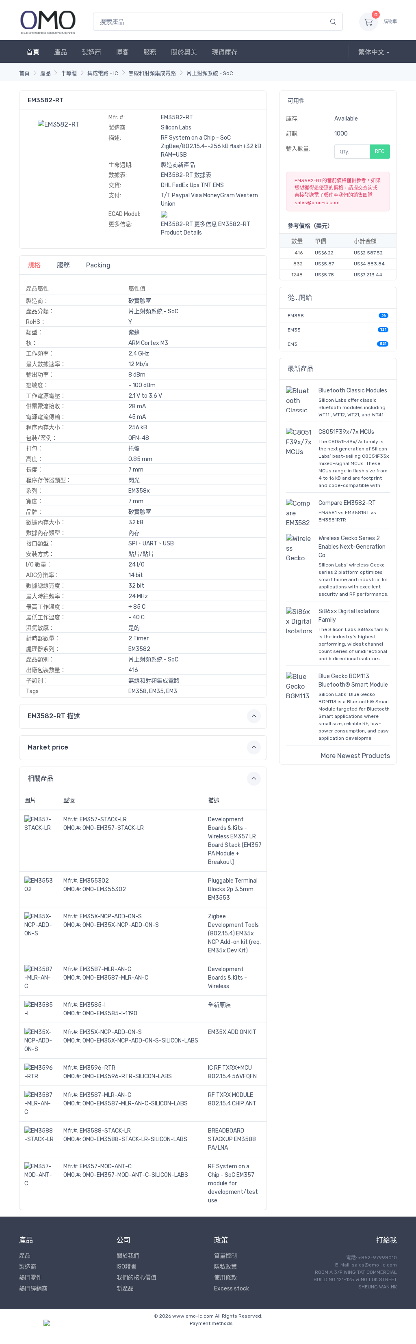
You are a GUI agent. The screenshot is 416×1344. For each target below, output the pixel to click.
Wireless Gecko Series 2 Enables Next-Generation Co (352, 547)
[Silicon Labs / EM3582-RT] (58, 124)
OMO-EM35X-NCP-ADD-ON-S (120, 925)
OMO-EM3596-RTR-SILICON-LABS (127, 1076)
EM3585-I (93, 1005)
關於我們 (128, 1255)
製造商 (91, 52)
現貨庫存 (225, 52)
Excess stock (231, 1288)
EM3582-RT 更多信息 (189, 224)
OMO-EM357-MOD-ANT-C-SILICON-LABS (135, 1175)
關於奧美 (184, 52)
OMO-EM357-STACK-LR (113, 828)
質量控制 (225, 1255)
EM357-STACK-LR (103, 819)
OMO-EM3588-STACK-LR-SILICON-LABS (134, 1139)
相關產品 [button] (41, 778)
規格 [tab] (34, 265)
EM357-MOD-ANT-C (106, 1166)
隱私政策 (225, 1266)
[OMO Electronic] (48, 22)
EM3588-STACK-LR (105, 1130)
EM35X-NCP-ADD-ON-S (111, 916)
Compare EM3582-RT (347, 503)
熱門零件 (30, 1277)
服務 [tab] (63, 265)
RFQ (380, 151)
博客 (122, 52)
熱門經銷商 (33, 1288)
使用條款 (225, 1277)
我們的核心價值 (136, 1277)
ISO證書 (126, 1266)
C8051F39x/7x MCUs (346, 432)
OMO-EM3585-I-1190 (109, 1013)
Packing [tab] (98, 265)
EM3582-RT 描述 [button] (54, 716)
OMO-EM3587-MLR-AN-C (115, 977)
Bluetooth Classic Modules (352, 390)
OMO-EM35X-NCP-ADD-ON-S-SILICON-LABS (140, 1040)
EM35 (294, 330)
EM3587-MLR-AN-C (105, 969)
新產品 (125, 1288)
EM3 (292, 344)
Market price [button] (48, 747)
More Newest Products (355, 756)
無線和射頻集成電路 (152, 73)
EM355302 (94, 880)
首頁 (32, 52)
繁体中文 (371, 52)
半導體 (69, 73)
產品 (60, 52)
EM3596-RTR (97, 1067)
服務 (149, 52)
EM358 (296, 316)
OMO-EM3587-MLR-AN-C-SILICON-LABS (135, 1103)
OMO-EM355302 (104, 889)
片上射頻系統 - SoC (209, 73)
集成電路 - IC (102, 73)
